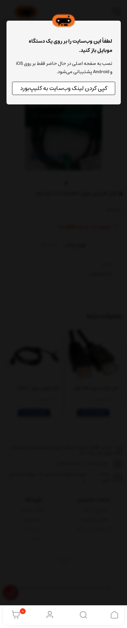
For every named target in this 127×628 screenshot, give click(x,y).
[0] (14, 614)
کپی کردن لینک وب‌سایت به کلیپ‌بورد (63, 88)
